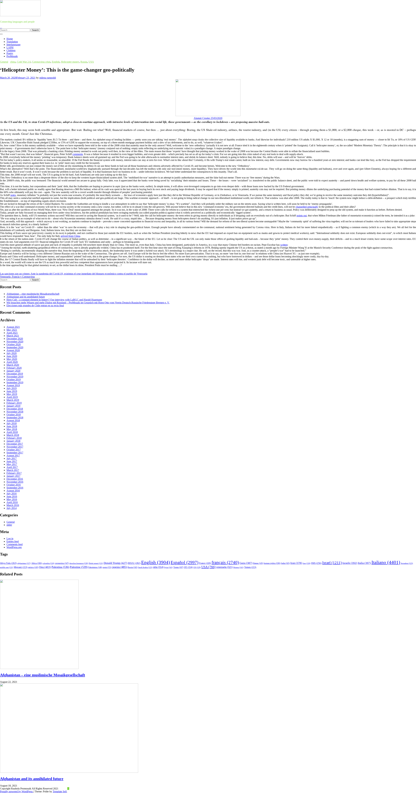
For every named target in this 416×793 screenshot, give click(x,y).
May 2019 (11, 394)
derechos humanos (78, 563)
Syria (168, 567)
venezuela (224, 567)
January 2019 (13, 405)
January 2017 (13, 476)
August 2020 (13, 350)
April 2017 (12, 467)
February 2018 (14, 438)
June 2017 (11, 461)
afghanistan (24, 563)
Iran (296, 563)
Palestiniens (95, 567)
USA (91, 61)
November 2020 (14, 341)
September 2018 (14, 417)
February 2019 (14, 403)
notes (13, 195)
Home (9, 38)
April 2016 (12, 502)
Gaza (246, 563)
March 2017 (12, 470)
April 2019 (12, 397)
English (56, 61)
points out (302, 215)
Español (184, 562)
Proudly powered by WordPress (16, 791)
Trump (178, 567)
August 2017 (13, 455)
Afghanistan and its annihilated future (25, 296)
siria (158, 567)
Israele (349, 563)
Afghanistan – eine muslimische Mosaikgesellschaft (32, 293)
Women (238, 567)
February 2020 (14, 367)
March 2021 (12, 335)
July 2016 (11, 493)
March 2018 (12, 435)
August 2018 (13, 420)
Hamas (258, 563)
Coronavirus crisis (41, 61)
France (205, 563)
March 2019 (12, 400)
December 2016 (14, 479)
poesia (119, 567)
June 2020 (11, 356)
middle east (6, 567)
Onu (45, 567)
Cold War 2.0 (24, 61)
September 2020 (14, 347)
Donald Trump (115, 563)
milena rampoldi (47, 77)
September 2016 (14, 487)
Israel (332, 563)
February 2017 (14, 473)
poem (107, 567)
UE (188, 567)
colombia (48, 563)
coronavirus (62, 563)
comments (77, 154)
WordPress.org (14, 547)
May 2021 (11, 329)
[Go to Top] (68, 788)
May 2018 (11, 429)
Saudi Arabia (145, 567)
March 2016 (12, 505)
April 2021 (12, 332)
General (4, 61)
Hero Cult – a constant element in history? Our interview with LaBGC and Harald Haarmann (54, 299)
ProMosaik (12, 56)
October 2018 (13, 414)
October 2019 (13, 379)
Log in (9, 538)
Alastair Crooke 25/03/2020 (208, 118)
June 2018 (11, 426)
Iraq (307, 563)
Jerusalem (407, 563)
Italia (364, 563)
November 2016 (14, 481)
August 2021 (13, 327)
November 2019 (14, 376)
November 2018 (14, 411)
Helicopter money (70, 61)
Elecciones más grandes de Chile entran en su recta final (35, 305)
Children (10, 50)
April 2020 (12, 362)
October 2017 (13, 449)
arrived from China (70, 236)
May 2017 (11, 464)
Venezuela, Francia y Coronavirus (17, 276)
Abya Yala (8, 563)
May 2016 (11, 499)
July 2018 (11, 423)
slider (9, 524)
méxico (33, 567)
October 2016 (13, 484)
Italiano (385, 562)
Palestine (79, 567)
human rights (272, 563)
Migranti (20, 567)
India (285, 563)
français (225, 562)
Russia (83, 61)
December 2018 (14, 408)
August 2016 (13, 490)
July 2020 (11, 353)
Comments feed (14, 544)
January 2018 (13, 441)
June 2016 (11, 496)
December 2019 (14, 373)
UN (197, 567)
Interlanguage (13, 44)
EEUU (134, 563)
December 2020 (14, 338)
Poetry (9, 53)
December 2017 (14, 443)
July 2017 (11, 458)
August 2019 (13, 385)
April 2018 (12, 432)
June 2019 (11, 391)
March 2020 (12, 365)
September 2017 (14, 452)
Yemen (250, 567)
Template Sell (60, 791)
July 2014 (11, 508)
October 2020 (13, 344)
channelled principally (307, 206)
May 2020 (11, 359)
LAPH (9, 47)
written (283, 244)
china (13, 61)
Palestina (60, 567)
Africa (36, 563)
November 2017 (14, 446)
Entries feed (12, 541)
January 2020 (13, 370)
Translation (12, 41)
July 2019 (11, 388)
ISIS (316, 563)
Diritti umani (96, 563)
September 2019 (14, 382)
